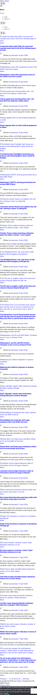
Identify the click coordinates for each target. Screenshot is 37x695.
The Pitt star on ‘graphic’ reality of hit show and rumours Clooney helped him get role (17, 287)
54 (17, 679)
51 (10, 679)
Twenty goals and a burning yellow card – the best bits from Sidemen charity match (17, 100)
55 (19, 679)
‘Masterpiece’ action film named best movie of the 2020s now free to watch (17, 76)
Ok (6, 694)
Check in (7, 19)
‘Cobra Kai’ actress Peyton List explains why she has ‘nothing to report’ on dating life (18, 208)
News (2, 43)
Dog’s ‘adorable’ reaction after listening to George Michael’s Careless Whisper (15, 394)
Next (27, 679)
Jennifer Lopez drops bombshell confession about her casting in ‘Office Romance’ (16, 604)
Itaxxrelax (14, 55)
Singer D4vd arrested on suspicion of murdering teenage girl (18, 525)
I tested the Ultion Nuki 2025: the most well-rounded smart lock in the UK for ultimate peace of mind (18, 48)
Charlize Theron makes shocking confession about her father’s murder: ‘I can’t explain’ (17, 234)
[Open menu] (1, 6)
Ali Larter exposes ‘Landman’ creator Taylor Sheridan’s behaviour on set (16, 551)
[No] (8, 694)
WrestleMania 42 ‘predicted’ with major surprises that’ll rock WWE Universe (15, 421)
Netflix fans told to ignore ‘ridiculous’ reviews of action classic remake (18, 633)
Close (2, 13)
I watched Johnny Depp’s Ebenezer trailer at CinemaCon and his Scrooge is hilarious (16, 472)
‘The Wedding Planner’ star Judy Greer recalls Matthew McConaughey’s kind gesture (17, 260)
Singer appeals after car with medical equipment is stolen (18, 126)
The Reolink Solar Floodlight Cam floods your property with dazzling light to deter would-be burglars (17, 156)
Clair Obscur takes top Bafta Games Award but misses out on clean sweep (17, 578)
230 (23, 679)
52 (12, 679)
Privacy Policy (5, 685)
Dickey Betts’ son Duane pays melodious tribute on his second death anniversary (18, 447)
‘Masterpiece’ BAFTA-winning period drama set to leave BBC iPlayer (18, 183)
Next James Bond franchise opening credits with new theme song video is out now (18, 498)
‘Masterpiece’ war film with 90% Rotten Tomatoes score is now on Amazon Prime (15, 344)
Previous (3, 679)
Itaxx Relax (17, 681)
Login (5, 17)
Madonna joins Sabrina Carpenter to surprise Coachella (17, 368)
